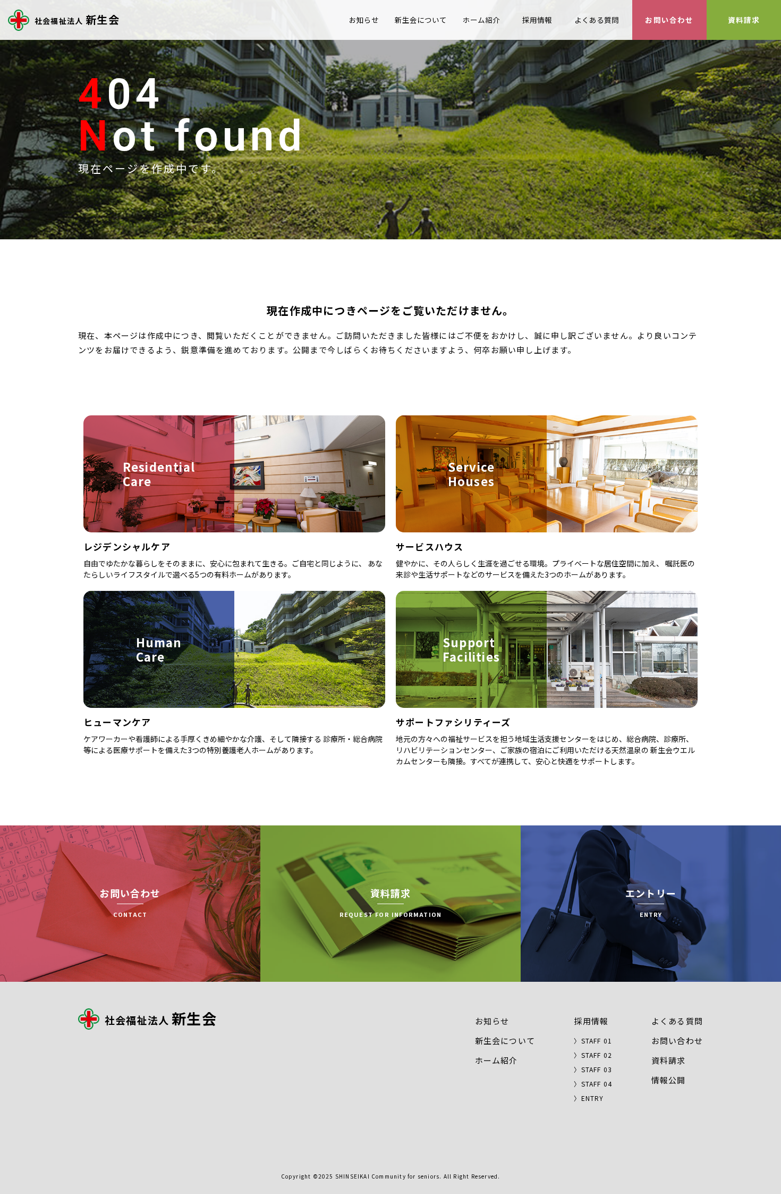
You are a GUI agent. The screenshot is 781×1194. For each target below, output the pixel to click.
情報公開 (668, 1080)
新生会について (421, 19)
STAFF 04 (597, 1083)
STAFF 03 (597, 1069)
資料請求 (744, 19)
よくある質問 (596, 19)
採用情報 (537, 19)
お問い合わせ (669, 19)
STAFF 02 (597, 1054)
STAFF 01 (597, 1040)
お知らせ (364, 19)
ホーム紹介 (481, 19)
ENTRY (592, 1098)
